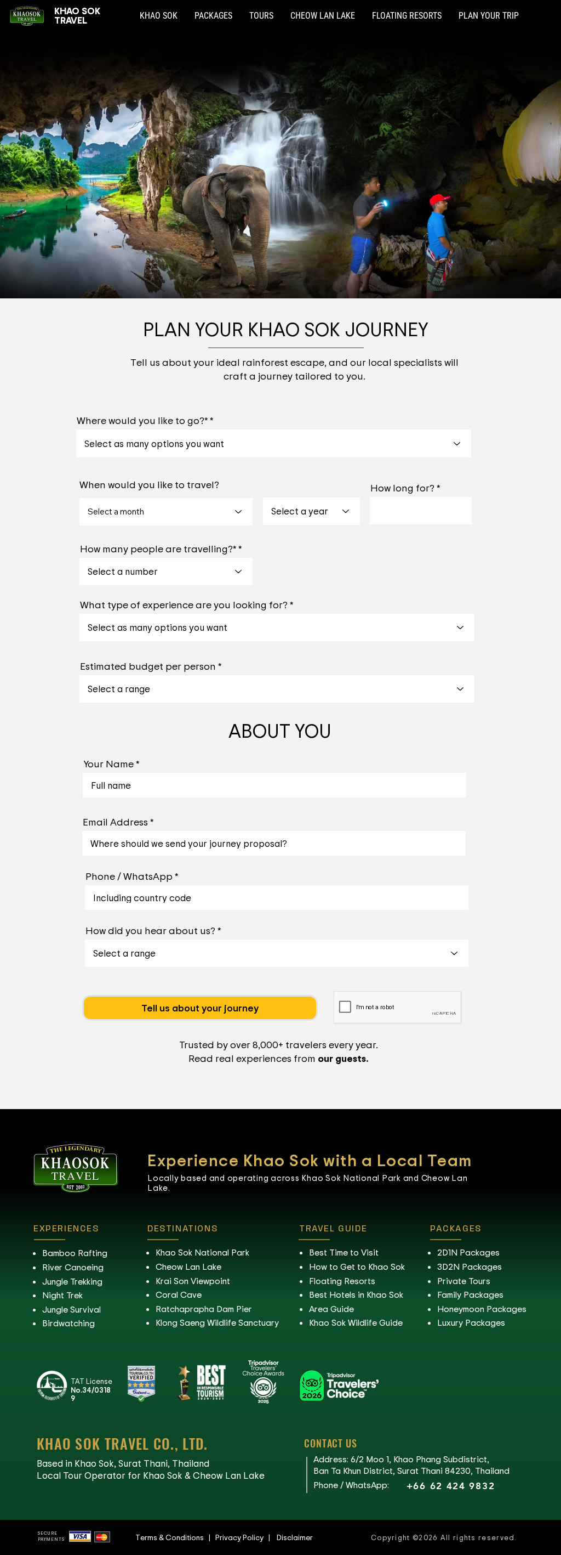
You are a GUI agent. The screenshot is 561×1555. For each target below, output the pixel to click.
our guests (342, 1058)
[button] (158, 16)
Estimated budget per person (148, 666)
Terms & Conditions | (175, 1537)
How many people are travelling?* (158, 548)
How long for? (402, 488)
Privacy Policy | (246, 1537)
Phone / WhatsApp (129, 876)
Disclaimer (295, 1537)
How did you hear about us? (150, 930)
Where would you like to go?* (142, 420)
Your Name (108, 763)
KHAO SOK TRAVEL (77, 15)
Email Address (115, 822)
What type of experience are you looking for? (184, 604)
